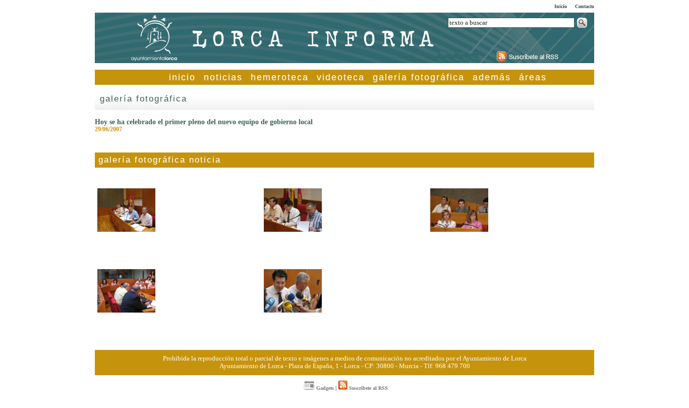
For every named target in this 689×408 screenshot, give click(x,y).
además (492, 77)
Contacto (584, 6)
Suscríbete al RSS (368, 388)
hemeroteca (280, 77)
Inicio (560, 6)
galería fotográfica (419, 77)
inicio (182, 77)
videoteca (341, 77)
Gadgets (324, 388)
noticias (223, 77)
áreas (533, 77)
